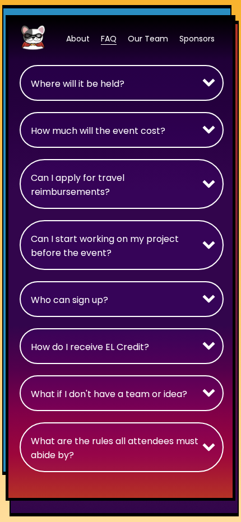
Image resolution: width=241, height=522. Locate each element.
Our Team (148, 38)
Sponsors (197, 38)
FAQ (109, 38)
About (78, 38)
